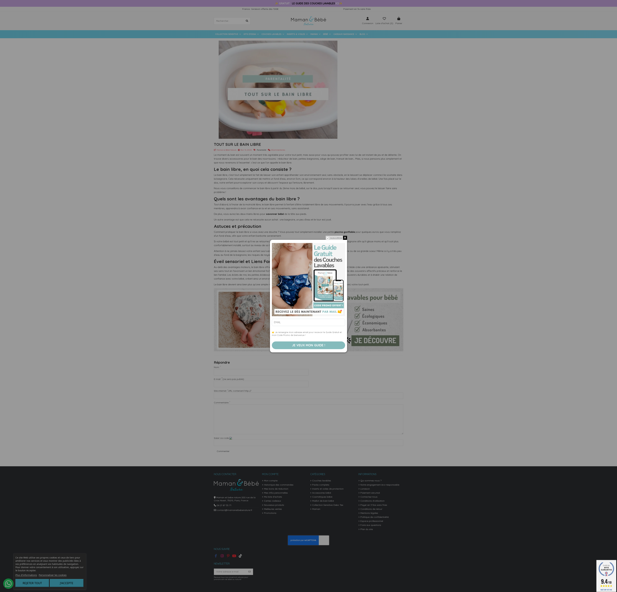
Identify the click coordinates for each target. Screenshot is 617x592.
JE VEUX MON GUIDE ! (308, 345)
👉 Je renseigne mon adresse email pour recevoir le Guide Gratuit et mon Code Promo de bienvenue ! (307, 333)
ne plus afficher (336, 238)
